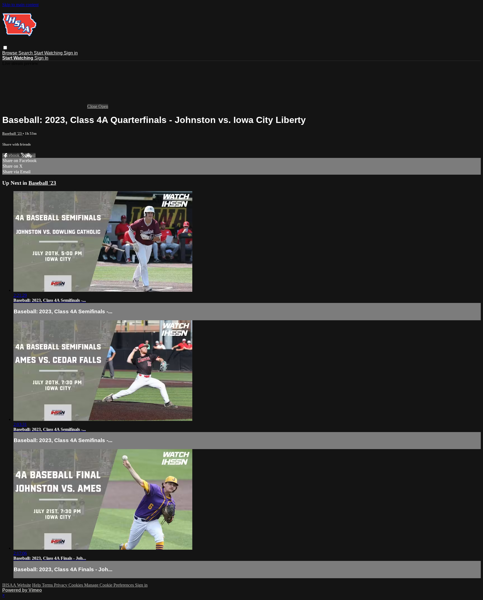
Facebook (11, 155)
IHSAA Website (16, 585)
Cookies (76, 585)
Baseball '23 (12, 133)
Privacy (61, 585)
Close (92, 106)
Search (26, 53)
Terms (48, 585)
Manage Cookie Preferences (109, 585)
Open (103, 106)
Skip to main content (20, 4)
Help (37, 585)
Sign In (41, 58)
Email (30, 155)
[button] (5, 47)
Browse (10, 53)
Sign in (71, 53)
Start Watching (49, 53)
